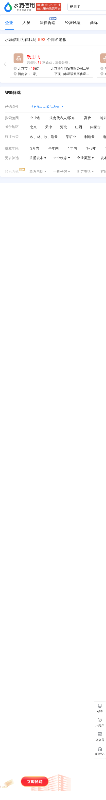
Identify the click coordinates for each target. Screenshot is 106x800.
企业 (9, 22)
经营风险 (73, 22)
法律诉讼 (47, 22)
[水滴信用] (19, 7)
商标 (94, 22)
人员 (26, 22)
